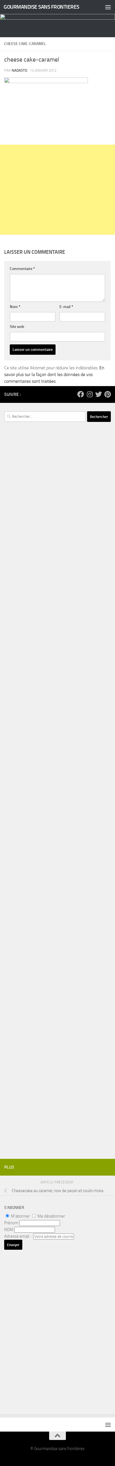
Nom (15, 306)
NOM (8, 1229)
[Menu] (108, 7)
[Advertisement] (57, 190)
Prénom (11, 1222)
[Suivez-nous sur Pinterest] (107, 394)
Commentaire (22, 268)
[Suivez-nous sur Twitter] (98, 394)
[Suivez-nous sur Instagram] (89, 394)
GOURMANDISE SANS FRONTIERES (41, 7)
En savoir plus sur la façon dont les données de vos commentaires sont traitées (54, 374)
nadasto (19, 70)
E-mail (66, 306)
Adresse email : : (18, 1236)
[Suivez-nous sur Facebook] (80, 394)
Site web (17, 326)
